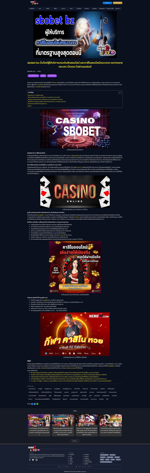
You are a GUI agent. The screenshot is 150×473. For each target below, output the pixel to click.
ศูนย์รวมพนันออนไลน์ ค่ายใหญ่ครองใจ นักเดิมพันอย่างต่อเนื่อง (46, 99)
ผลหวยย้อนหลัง (42, 396)
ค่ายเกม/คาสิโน (110, 8)
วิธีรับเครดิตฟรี (52, 76)
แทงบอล (87, 8)
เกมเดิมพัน (40, 85)
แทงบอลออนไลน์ (74, 399)
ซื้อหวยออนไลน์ (58, 392)
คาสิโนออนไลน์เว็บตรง (46, 392)
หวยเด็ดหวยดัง (75, 396)
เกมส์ (71, 8)
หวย (40, 8)
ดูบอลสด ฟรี (74, 392)
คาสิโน (47, 8)
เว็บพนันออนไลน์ (56, 399)
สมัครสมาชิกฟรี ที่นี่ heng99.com (38, 104)
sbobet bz (85, 389)
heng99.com (48, 389)
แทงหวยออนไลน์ (84, 399)
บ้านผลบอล (102, 8)
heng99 (45, 300)
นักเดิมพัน (77, 217)
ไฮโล (107, 399)
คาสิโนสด (102, 389)
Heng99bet (41, 215)
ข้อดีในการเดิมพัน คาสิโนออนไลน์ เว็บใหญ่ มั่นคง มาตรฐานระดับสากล (47, 102)
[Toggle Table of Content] (119, 92)
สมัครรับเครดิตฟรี (33, 76)
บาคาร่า (63, 8)
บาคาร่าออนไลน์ (32, 396)
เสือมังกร (65, 399)
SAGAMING (77, 389)
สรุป (30, 106)
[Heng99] (65, 3)
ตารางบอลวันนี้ (104, 455)
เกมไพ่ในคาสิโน (105, 396)
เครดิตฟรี (43, 368)
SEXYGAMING (94, 389)
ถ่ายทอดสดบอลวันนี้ (71, 368)
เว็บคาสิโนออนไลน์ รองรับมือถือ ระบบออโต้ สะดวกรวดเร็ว (44, 97)
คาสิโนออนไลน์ (75, 156)
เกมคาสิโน (84, 396)
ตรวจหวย (91, 392)
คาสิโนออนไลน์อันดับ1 (34, 392)
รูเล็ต (50, 396)
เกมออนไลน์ (97, 396)
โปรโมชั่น (79, 8)
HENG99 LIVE (31, 71)
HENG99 (32, 8)
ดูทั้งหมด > (75, 441)
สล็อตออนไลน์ (57, 396)
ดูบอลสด (94, 8)
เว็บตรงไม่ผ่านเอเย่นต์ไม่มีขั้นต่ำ (42, 399)
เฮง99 (107, 460)
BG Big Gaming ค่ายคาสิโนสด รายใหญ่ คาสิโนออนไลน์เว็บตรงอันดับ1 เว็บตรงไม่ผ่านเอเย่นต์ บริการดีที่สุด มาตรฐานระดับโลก (65, 373)
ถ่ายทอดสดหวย (112, 392)
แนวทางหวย (94, 399)
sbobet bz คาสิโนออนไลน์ (36, 95)
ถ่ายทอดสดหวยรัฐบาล (106, 462)
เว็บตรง (54, 83)
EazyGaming (32, 389)
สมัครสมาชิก (117, 3)
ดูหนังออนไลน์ (83, 392)
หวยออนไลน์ (66, 396)
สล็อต (55, 8)
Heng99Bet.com (67, 389)
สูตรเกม (118, 8)
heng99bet (57, 389)
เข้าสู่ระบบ (107, 3)
